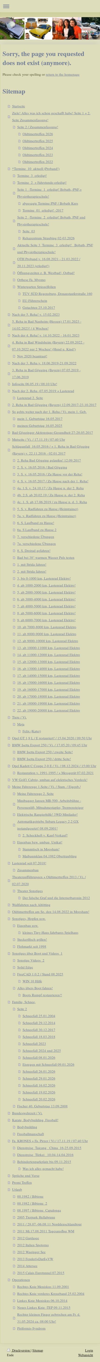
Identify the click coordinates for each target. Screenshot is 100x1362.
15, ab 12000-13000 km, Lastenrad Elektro (48, 661)
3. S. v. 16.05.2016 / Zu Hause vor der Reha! (49, 474)
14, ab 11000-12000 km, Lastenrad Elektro (48, 654)
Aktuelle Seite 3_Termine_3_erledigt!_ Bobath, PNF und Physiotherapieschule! (55, 248)
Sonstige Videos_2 (30, 960)
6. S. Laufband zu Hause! (35, 522)
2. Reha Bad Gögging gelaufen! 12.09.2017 (49, 460)
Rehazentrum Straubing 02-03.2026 (49, 238)
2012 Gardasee (28, 1238)
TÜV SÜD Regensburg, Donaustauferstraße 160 (57, 293)
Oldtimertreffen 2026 (38, 133)
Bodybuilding (27, 1127)
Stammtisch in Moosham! (41, 849)
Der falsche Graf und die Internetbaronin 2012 (56, 897)
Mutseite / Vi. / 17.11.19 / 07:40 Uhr (38, 439)
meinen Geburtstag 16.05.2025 (39, 425)
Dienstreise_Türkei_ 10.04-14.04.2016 (45, 1154)
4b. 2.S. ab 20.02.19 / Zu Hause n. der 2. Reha (51, 495)
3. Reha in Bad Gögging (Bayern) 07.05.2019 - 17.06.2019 (46, 373)
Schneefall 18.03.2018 (39, 1036)
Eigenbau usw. (27, 925)
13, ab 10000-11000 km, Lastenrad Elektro (48, 647)
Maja (20, 724)
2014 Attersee (27, 1265)
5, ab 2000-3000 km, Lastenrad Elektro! (46, 592)
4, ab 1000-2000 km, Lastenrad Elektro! (46, 585)
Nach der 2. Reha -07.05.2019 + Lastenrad (43, 390)
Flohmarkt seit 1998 (31, 946)
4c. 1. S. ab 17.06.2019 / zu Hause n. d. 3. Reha (52, 502)
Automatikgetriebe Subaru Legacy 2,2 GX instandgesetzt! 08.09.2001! (48, 825)
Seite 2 (22, 1008)
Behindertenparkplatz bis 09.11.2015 (44, 1161)
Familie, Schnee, (24, 1002)
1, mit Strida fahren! (31, 564)
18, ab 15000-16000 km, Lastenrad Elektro (48, 682)
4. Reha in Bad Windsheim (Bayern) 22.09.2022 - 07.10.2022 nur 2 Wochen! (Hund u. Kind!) (48, 345)
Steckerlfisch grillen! (32, 939)
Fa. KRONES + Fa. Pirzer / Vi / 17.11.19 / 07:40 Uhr (50, 1140)
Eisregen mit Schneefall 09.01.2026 (48, 1064)
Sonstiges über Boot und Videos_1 (37, 953)
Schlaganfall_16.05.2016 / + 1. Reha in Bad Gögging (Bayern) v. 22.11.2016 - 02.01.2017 (51, 450)
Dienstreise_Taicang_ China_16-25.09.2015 (49, 1147)
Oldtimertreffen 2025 (38, 140)
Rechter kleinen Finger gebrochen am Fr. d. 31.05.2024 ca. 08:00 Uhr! (48, 1318)
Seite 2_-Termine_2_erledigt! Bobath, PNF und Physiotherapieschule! (51, 220)
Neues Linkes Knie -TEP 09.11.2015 (43, 1307)
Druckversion (21, 1350)
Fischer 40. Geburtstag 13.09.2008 (42, 1106)
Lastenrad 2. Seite (30, 397)
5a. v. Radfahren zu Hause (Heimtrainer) (46, 515)
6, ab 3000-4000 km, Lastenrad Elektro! (46, 599)
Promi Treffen (22, 1182)
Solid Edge (25, 967)
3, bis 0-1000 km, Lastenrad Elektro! (44, 578)
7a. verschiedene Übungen (36, 543)
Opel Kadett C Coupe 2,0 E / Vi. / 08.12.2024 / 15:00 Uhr (54, 765)
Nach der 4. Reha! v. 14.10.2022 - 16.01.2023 (46, 335)
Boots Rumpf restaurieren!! (42, 995)
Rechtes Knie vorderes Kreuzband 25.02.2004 (50, 1293)
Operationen (21, 1279)
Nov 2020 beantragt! (32, 356)
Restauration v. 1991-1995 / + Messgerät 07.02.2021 (55, 772)
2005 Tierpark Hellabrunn (36, 1217)
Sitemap (37, 1350)
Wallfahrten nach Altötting (31, 904)
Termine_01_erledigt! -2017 (43, 210)
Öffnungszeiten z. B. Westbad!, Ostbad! (46, 272)
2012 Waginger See (31, 1252)
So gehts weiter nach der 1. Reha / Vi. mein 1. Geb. (49, 411)
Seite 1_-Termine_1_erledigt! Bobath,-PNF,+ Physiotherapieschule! (49, 193)
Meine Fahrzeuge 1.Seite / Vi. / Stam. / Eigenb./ (46, 786)
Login (89, 1350)
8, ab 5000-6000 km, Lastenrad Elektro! (46, 613)
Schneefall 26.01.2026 (39, 1071)
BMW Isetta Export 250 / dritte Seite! (44, 758)
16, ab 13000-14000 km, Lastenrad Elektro (48, 668)
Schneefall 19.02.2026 (39, 1092)
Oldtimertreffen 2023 (38, 154)
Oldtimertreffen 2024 (38, 147)
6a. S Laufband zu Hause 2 (37, 529)
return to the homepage (63, 74)
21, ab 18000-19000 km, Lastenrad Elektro (48, 703)
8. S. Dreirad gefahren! (33, 550)
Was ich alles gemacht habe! (43, 1168)
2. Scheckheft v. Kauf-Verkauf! (45, 835)
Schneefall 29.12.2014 (39, 1022)
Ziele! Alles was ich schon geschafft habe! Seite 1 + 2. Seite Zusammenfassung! (51, 116)
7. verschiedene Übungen (35, 536)
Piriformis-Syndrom (31, 1328)
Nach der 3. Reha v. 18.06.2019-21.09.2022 (44, 363)
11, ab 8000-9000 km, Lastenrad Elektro (46, 633)
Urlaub (17, 1189)
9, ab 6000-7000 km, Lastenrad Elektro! (46, 620)
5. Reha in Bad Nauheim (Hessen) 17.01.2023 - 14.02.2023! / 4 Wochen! (46, 325)
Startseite (18, 106)
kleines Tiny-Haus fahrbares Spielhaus (50, 932)
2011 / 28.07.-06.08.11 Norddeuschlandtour (49, 1224)
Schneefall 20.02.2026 (39, 1099)
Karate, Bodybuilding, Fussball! (35, 1120)
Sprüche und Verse (26, 1175)
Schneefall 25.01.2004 (39, 1015)
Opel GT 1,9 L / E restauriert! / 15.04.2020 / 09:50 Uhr (52, 738)
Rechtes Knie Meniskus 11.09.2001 (43, 1286)
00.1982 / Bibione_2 (32, 1203)
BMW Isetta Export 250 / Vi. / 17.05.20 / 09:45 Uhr (49, 745)
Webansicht (85, 1355)
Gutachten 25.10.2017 (39, 307)
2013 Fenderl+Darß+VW (35, 1258)
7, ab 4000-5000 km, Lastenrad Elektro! (46, 606)
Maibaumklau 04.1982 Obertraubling (50, 856)
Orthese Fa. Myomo (31, 279)
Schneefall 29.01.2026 (39, 1078)
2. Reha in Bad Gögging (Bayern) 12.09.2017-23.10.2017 (54, 404)
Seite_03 (29, 231)
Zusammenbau (28, 870)
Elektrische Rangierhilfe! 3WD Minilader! (47, 814)
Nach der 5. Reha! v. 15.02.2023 (36, 314)
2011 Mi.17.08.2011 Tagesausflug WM (45, 1231)
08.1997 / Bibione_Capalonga (39, 1210)
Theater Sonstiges (30, 890)
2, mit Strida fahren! (31, 571)
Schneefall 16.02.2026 (39, 1085)
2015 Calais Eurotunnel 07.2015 (40, 1272)
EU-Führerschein (35, 300)
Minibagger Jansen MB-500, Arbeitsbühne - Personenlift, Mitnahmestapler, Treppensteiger (50, 804)
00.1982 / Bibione (30, 1196)
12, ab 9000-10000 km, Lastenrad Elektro (47, 640)
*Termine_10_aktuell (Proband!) (36, 168)
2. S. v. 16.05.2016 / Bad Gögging (42, 467)
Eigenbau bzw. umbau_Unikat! (39, 842)
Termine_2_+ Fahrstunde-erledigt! (42, 182)
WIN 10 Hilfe (32, 981)
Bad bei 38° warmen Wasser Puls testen (45, 557)
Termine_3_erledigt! (32, 175)
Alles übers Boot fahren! (35, 988)
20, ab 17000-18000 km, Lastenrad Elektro (48, 696)
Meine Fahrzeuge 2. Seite (35, 793)
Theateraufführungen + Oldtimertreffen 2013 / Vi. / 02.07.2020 (49, 880)
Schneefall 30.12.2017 (39, 1029)
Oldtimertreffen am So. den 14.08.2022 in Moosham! (50, 911)
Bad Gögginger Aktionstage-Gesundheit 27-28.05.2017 (52, 432)
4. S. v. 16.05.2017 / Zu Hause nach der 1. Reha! (52, 481)
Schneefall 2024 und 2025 (42, 1050)
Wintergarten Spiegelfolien (36, 286)
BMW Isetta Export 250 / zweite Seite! (45, 752)
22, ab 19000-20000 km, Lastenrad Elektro (48, 710)
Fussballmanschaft (30, 1133)
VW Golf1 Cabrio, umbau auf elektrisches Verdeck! (49, 779)
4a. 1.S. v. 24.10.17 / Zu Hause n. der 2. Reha (50, 488)
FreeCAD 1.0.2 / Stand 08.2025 (40, 974)
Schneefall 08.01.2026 (39, 1057)
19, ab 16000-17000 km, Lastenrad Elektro (48, 689)
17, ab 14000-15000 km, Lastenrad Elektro (48, 675)
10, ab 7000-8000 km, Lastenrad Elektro (46, 627)
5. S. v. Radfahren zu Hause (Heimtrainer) (47, 508)
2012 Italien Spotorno (33, 1245)
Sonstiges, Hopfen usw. (29, 918)
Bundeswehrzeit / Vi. (27, 1113)
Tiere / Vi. (19, 717)
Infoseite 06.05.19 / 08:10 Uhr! (34, 383)
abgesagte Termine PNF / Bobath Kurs (50, 203)
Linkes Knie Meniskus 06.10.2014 (42, 1300)
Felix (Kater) (32, 731)
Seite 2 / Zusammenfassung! (37, 127)
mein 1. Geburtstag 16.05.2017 (40, 418)
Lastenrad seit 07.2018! (29, 863)
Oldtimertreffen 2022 (38, 161)
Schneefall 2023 (34, 1043)
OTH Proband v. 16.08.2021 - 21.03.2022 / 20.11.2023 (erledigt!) (48, 262)
